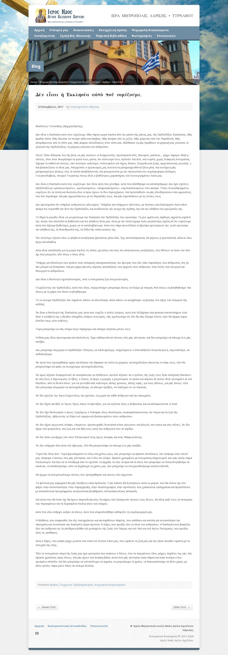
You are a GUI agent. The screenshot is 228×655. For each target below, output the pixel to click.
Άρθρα (106, 82)
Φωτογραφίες (141, 36)
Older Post (181, 607)
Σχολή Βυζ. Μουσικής (75, 36)
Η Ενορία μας (59, 30)
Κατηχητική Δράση (113, 30)
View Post (117, 82)
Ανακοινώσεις (83, 30)
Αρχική (39, 30)
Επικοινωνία (166, 36)
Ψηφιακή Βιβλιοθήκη (111, 36)
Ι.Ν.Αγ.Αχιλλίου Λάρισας (84, 106)
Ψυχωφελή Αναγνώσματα (150, 30)
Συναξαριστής (44, 36)
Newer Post (47, 607)
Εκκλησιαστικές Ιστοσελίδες (67, 626)
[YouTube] (37, 633)
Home (34, 82)
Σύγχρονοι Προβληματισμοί (85, 82)
